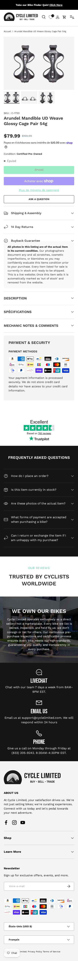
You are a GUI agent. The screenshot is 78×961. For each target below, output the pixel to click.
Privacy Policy (35, 951)
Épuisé (39, 169)
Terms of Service (51, 951)
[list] (39, 63)
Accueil (7, 31)
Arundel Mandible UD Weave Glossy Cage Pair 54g (40, 31)
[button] (64, 17)
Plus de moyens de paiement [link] (39, 190)
